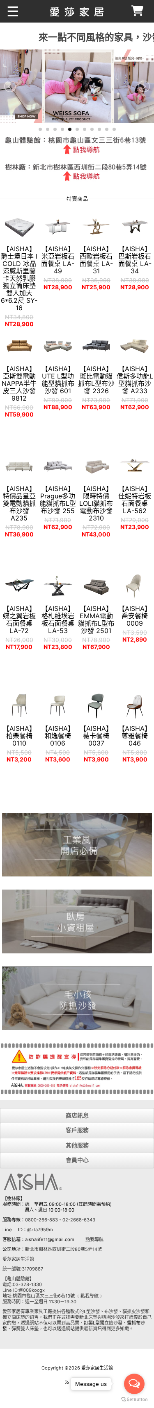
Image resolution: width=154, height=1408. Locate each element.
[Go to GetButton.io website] (134, 1399)
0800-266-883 (41, 1220)
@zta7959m (40, 1229)
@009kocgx (32, 1290)
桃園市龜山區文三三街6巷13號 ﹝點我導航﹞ (58, 1296)
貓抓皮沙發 (133, 1311)
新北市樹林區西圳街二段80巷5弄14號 (63, 1249)
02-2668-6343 (78, 1220)
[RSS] (67, 1382)
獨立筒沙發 (111, 1323)
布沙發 (111, 1311)
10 (106, 129)
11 (114, 129)
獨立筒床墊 (13, 1317)
